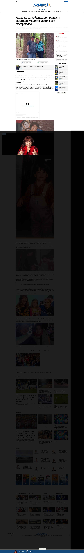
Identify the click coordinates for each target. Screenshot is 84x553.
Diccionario (57, 11)
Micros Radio (53, 11)
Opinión (26, 1)
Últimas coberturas (34, 1)
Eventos (46, 11)
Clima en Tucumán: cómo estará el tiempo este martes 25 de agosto (61, 42)
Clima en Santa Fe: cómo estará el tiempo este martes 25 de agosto (62, 51)
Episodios (20, 68)
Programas (29, 1)
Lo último (61, 33)
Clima (47, 1)
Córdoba (42, 6)
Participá (66, 1)
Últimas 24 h (39, 1)
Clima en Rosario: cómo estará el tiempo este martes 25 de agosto (61, 60)
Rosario (46, 6)
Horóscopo (49, 1)
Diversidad (42, 9)
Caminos (22, 1)
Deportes (19, 1)
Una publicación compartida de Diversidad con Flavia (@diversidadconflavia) (27, 117)
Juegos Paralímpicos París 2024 (35, 11)
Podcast (58, 92)
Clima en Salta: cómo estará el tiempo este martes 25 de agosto (61, 37)
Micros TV (61, 11)
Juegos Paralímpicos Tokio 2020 (26, 11)
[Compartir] (27, 72)
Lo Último (34, 6)
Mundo (50, 6)
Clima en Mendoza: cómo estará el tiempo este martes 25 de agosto (61, 47)
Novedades (42, 11)
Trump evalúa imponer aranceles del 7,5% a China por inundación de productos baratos (61, 55)
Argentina (37, 6)
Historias (49, 11)
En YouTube (43, 1)
